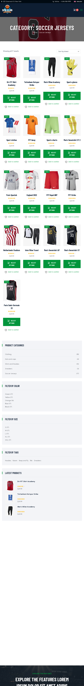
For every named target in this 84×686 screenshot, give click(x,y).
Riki (31, 461)
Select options (12, 99)
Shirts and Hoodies (12, 364)
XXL (6, 440)
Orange (8, 400)
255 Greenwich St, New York (12, 1)
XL (6, 437)
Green (7, 394)
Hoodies (8, 461)
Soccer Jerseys (10, 373)
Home (35, 32)
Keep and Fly (23, 461)
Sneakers (8, 369)
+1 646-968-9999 (66, 1)
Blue (6, 404)
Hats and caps (10, 359)
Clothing (8, 354)
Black (7, 407)
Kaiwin (15, 461)
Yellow (7, 397)
